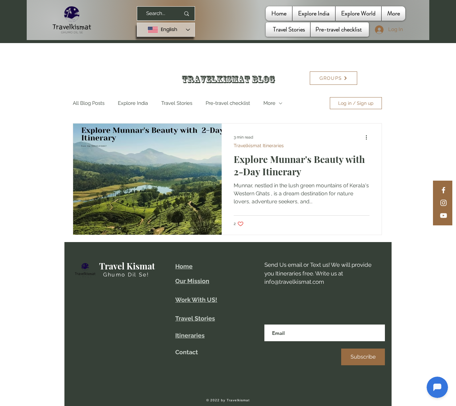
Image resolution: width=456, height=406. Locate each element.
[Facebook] (443, 190)
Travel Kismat (127, 266)
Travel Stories (176, 103)
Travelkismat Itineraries (259, 145)
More (269, 103)
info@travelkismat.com (294, 281)
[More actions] (369, 137)
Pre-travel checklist (228, 103)
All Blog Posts (88, 103)
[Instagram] (443, 203)
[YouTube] (443, 215)
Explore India (133, 103)
